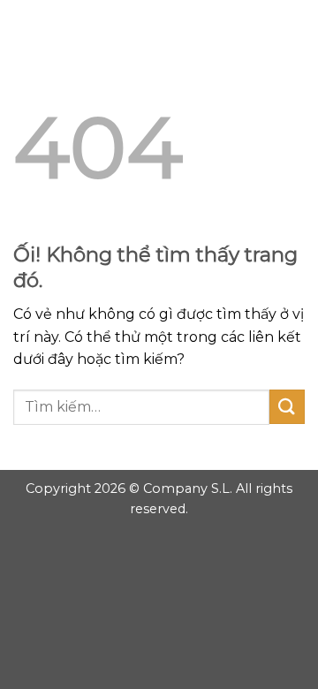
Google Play (159, 28)
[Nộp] (287, 407)
